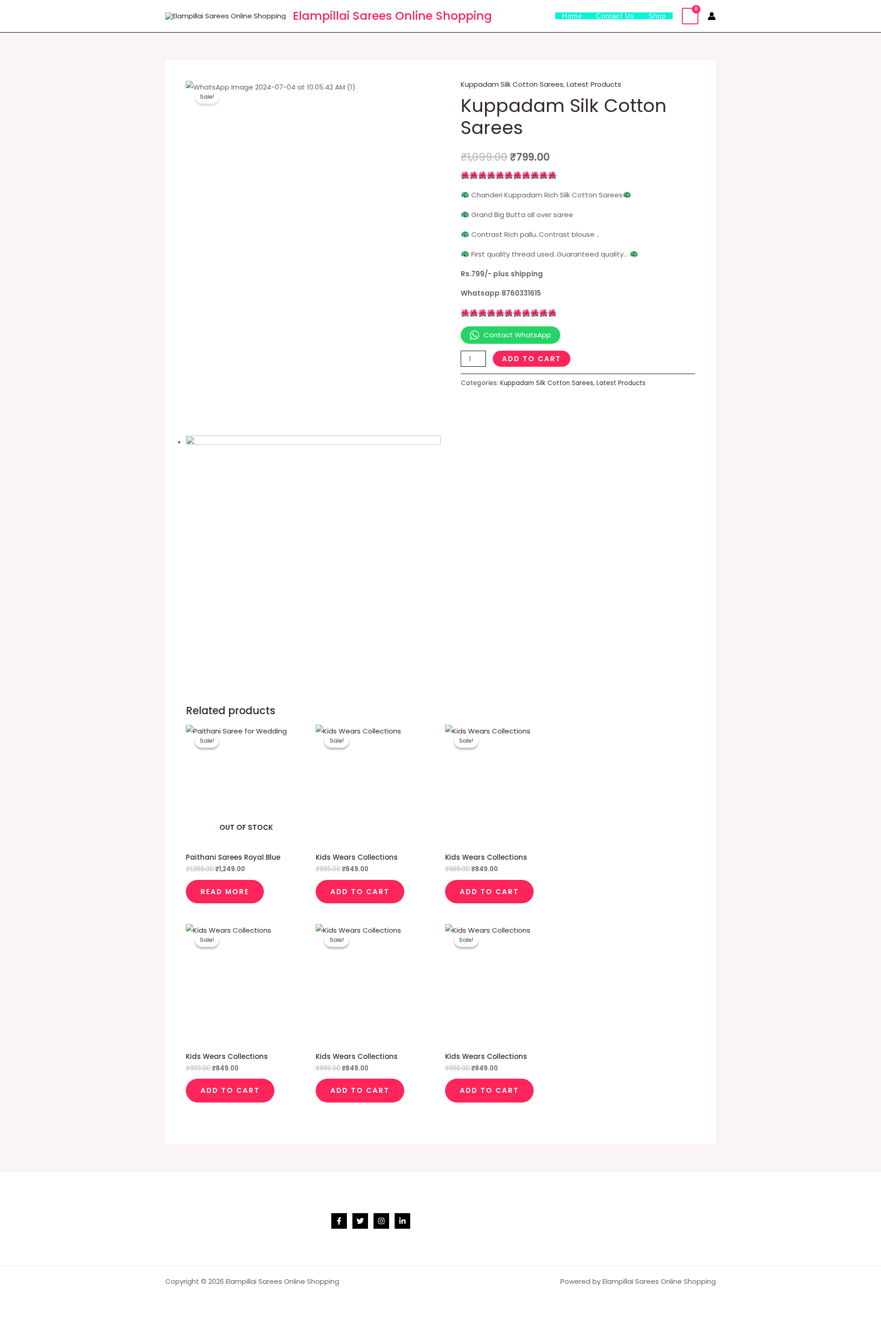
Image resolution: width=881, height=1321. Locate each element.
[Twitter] (360, 1221)
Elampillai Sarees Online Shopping (392, 16)
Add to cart (531, 359)
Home (572, 15)
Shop (657, 15)
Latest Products (594, 84)
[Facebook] (339, 1221)
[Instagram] (381, 1221)
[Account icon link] (712, 16)
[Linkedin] (402, 1221)
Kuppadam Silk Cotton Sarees (512, 84)
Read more (225, 891)
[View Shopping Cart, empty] (690, 16)
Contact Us (615, 15)
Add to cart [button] (360, 891)
